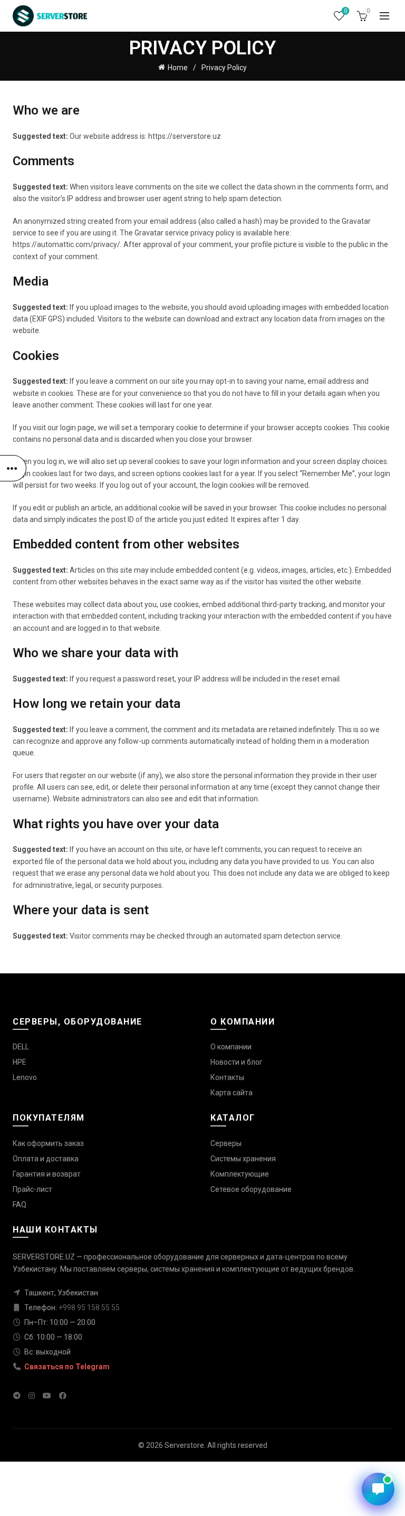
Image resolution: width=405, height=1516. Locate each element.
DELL (21, 1047)
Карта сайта (231, 1092)
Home (178, 67)
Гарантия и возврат (47, 1174)
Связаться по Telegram (66, 1366)
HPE (19, 1062)
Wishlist (345, 11)
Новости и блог (236, 1062)
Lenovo (25, 1077)
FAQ (19, 1204)
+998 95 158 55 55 (89, 1307)
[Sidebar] (13, 468)
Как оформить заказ (48, 1143)
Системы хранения (243, 1158)
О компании (231, 1047)
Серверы (226, 1143)
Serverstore (184, 1445)
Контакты (227, 1077)
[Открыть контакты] (378, 1489)
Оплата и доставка (46, 1158)
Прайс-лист (32, 1189)
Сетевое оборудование (251, 1189)
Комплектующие (239, 1174)
